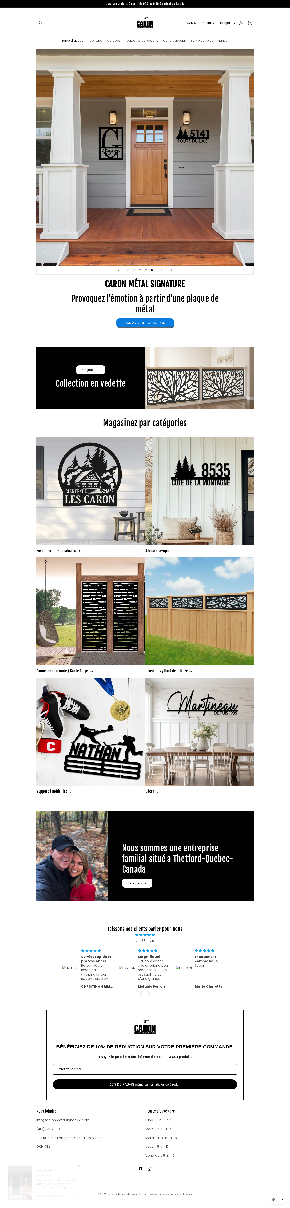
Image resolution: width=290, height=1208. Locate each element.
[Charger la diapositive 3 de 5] (140, 270)
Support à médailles (51, 791)
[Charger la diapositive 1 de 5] (128, 270)
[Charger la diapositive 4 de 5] (146, 270)
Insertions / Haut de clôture (166, 671)
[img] (145, 935)
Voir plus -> (137, 883)
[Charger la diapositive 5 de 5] (152, 270)
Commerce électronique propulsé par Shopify (165, 1194)
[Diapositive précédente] (118, 270)
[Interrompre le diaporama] (171, 270)
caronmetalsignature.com (123, 1194)
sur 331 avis (145, 940)
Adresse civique (157, 550)
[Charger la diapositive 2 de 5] (134, 270)
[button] (40, 23)
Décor (149, 791)
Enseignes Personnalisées (56, 550)
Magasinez (90, 370)
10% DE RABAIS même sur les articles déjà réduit (145, 1084)
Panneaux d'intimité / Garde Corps (62, 671)
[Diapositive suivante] (161, 270)
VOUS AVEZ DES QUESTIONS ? (145, 323)
